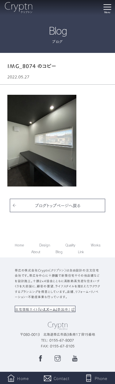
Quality (70, 245)
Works (96, 245)
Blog (59, 252)
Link (81, 252)
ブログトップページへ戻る (57, 205)
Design (44, 245)
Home (19, 245)
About (35, 252)
